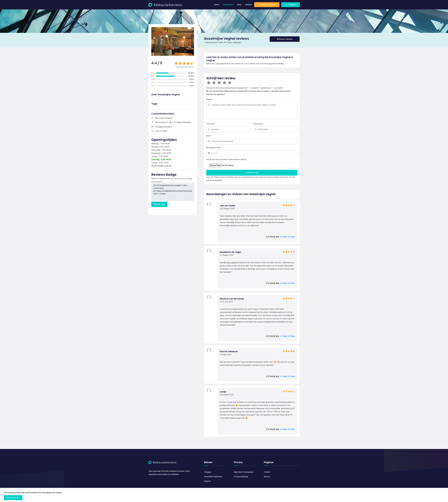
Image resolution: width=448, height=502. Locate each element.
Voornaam (211, 124)
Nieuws (267, 476)
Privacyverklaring (241, 476)
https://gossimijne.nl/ (164, 118)
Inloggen (292, 5)
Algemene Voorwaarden (243, 472)
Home (216, 5)
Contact (248, 5)
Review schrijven (268, 5)
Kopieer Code (159, 204)
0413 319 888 (161, 131)
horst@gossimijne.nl (163, 127)
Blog (239, 5)
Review (209, 99)
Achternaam (258, 124)
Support (207, 481)
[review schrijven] (285, 39)
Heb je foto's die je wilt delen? (217, 159)
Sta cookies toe (13, 498)
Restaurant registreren (213, 476)
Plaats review (253, 173)
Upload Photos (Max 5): (238, 159)
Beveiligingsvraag (213, 147)
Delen (284, 237)
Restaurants (228, 5)
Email (209, 136)
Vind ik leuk (273, 237)
